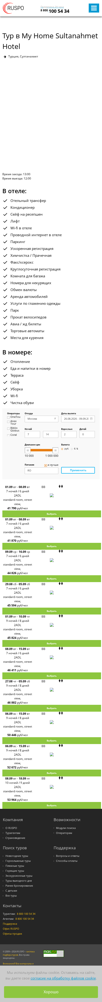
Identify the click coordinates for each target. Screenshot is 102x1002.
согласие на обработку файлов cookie (63, 978)
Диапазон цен (32, 445)
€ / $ (76, 449)
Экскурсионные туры (18, 875)
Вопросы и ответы (67, 856)
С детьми (11, 890)
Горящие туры (14, 870)
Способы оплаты (66, 861)
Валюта (65, 445)
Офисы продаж (12, 933)
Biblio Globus (14, 429)
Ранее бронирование (19, 885)
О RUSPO (11, 828)
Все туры (11, 895)
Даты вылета (68, 413)
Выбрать (52, 513)
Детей (82, 429)
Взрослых (66, 429)
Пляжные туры (14, 865)
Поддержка (10, 923)
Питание (29, 465)
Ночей (28, 429)
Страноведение (15, 838)
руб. (67, 449)
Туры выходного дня (18, 880)
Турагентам (12, 833)
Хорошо (51, 991)
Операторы (13, 413)
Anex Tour (13, 422)
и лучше (53, 465)
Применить (78, 470)
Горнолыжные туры (18, 861)
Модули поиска (66, 828)
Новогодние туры (16, 856)
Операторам (64, 833)
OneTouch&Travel (15, 417)
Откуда (29, 413)
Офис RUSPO (11, 928)
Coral (13, 435)
